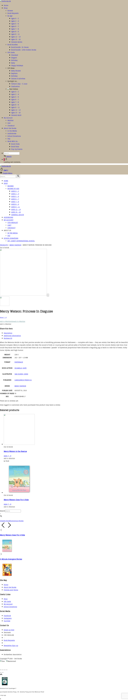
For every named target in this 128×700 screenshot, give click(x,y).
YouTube (7, 621)
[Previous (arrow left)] (0, 672)
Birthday (14, 60)
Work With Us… (12, 141)
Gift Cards (11, 52)
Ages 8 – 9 (15, 31)
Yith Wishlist (12, 222)
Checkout (11, 125)
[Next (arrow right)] (2, 672)
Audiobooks (11, 133)
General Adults (16, 42)
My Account (8, 118)
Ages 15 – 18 (15, 39)
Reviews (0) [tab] (8, 338)
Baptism (14, 73)
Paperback (19, 362)
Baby (13, 63)
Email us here (9, 630)
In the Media (12, 131)
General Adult (16, 115)
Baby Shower (16, 70)
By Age (9, 16)
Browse (10, 10)
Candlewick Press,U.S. (23, 380)
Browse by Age (13, 188)
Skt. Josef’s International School (21, 241)
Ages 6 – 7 (15, 26)
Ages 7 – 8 (15, 29)
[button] (12, 321)
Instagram (8, 618)
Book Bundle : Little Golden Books (23, 50)
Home (6, 5)
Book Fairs (15, 146)
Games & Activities (18, 78)
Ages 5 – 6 (15, 23)
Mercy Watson (20, 386)
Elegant (14, 57)
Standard (14, 55)
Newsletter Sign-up (11, 645)
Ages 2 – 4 (15, 21)
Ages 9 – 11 (15, 34)
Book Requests (13, 13)
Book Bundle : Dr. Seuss (20, 47)
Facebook (7, 615)
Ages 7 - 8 (3, 317)
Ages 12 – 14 (15, 36)
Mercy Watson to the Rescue (15, 451)
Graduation (15, 86)
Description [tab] (8, 333)
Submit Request (27, 666)
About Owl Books (10, 128)
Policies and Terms (11, 590)
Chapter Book (5, 521)
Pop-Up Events (16, 149)
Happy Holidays (17, 65)
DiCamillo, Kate (21, 368)
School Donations (14, 136)
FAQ (8, 138)
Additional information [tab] (12, 335)
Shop (5, 8)
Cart (8, 123)
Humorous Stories (17, 521)
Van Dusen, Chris (21, 374)
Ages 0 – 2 (15, 18)
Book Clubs (15, 144)
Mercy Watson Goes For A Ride (16, 499)
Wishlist (10, 120)
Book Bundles (12, 44)
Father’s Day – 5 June (19, 84)
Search (2, 511)
